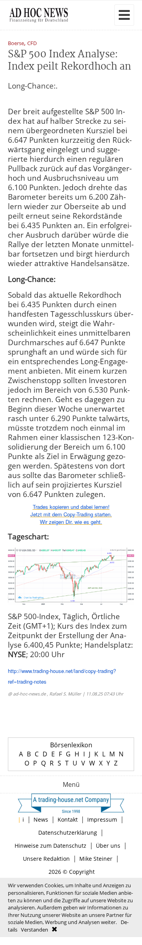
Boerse (16, 44)
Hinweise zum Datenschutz (50, 845)
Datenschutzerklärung (67, 832)
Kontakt (68, 819)
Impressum (102, 819)
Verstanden (34, 929)
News (41, 819)
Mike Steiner (95, 858)
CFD (32, 44)
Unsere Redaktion (46, 858)
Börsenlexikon (71, 745)
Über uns (108, 845)
